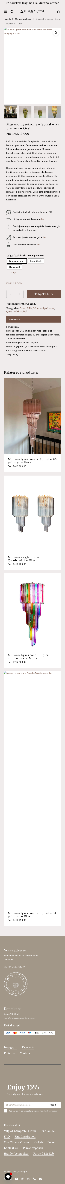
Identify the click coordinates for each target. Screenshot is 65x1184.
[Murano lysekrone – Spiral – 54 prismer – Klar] (32, 789)
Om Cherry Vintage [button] (17, 1142)
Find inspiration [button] (25, 1136)
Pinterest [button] (9, 1053)
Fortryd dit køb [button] (43, 1153)
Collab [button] (38, 1142)
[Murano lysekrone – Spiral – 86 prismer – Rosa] (32, 416)
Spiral (23, 311)
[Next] (56, 112)
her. (45, 237)
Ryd (15, 272)
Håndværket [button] (12, 1125)
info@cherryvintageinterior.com (19, 1018)
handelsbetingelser (49, 1111)
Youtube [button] (25, 1053)
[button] (5, 11)
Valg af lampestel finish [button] (20, 1130)
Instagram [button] (10, 1047)
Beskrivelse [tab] (14, 319)
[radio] (17, 261)
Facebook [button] (28, 1047)
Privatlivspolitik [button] (33, 1147)
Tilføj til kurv (44, 294)
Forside (7, 19)
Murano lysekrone (23, 19)
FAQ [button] (7, 1136)
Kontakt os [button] (11, 1147)
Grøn (23, 308)
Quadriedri (12, 311)
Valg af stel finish (16, 255)
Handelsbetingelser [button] (16, 1153)
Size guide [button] (48, 1130)
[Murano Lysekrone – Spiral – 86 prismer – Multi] (32, 611)
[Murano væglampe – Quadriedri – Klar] (32, 514)
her (42, 219)
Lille (29, 308)
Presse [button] (51, 1142)
